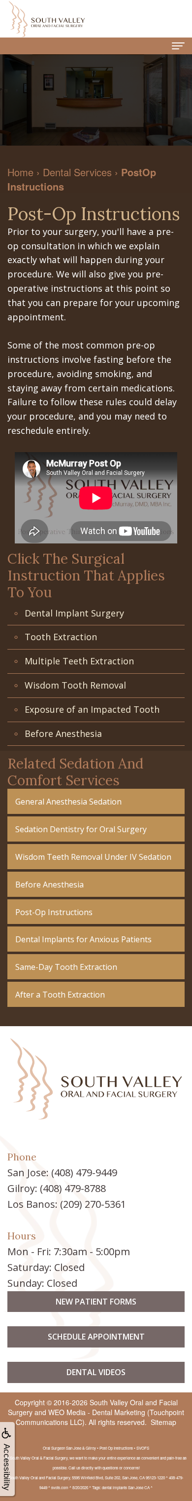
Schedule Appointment (96, 1336)
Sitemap (163, 1422)
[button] (96, 801)
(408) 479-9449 (84, 1172)
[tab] (96, 801)
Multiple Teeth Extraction (79, 661)
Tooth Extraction (61, 637)
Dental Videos (96, 1372)
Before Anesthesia (63, 733)
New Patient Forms (96, 1301)
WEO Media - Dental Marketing (96, 1412)
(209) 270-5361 (93, 1204)
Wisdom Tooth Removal (75, 685)
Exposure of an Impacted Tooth (92, 709)
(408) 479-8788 (73, 1188)
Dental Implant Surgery (74, 613)
